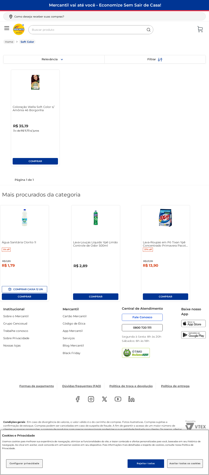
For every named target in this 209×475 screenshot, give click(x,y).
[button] (36, 16)
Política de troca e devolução (131, 386)
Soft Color (27, 41)
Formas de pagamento (36, 386)
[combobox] (90, 29)
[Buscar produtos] (148, 29)
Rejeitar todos (146, 463)
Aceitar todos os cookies (185, 463)
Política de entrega (175, 386)
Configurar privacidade (24, 463)
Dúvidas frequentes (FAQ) (81, 386)
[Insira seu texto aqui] (193, 326)
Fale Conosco (142, 317)
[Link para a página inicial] (9, 41)
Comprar (35, 161)
